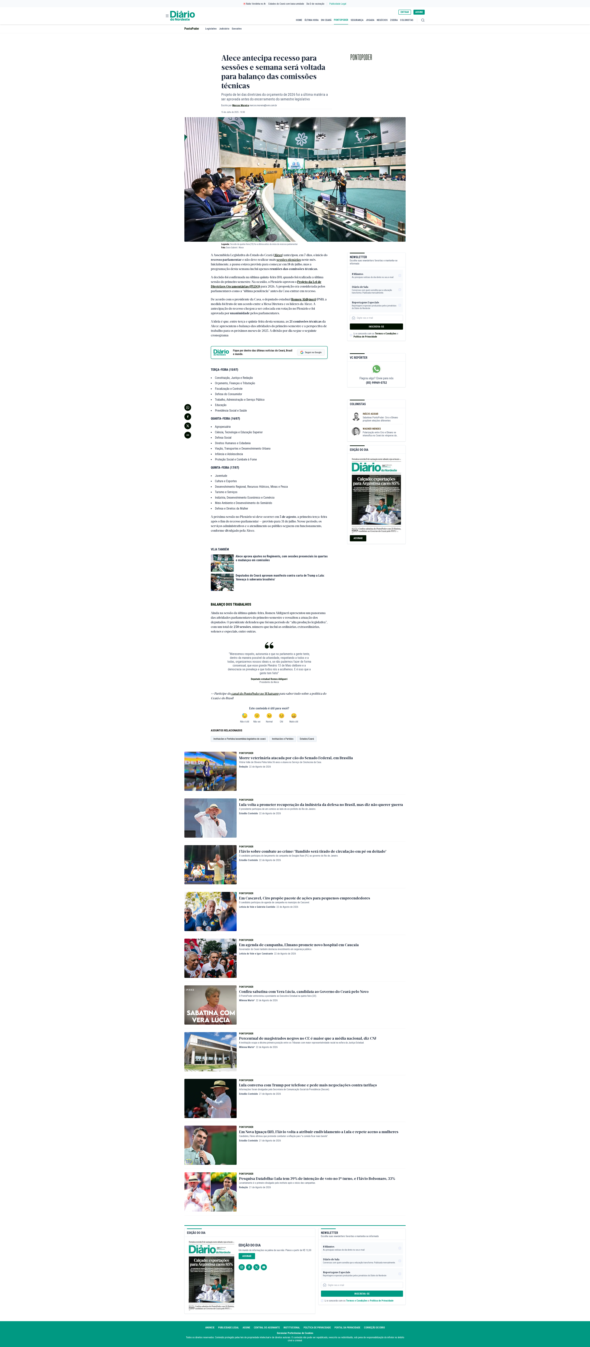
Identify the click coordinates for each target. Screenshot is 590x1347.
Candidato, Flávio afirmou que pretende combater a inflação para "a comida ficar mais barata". (283, 1136)
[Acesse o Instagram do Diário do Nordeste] (242, 1267)
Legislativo (211, 28)
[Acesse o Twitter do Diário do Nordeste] (256, 1267)
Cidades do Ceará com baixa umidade (286, 3)
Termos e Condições (385, 333)
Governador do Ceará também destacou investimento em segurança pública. (275, 949)
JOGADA (370, 20)
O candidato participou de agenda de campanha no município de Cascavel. (274, 902)
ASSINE (419, 12)
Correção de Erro (374, 1327)
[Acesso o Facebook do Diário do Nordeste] (249, 1267)
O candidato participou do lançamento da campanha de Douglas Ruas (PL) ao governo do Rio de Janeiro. (288, 855)
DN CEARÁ (326, 20)
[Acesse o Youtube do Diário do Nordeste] (264, 1267)
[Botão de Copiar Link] (187, 435)
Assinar (358, 538)
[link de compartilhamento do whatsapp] (187, 407)
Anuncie (209, 1327)
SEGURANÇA (357, 20)
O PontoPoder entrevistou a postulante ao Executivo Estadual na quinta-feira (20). (278, 995)
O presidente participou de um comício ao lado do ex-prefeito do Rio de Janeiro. (277, 808)
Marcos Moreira (240, 105)
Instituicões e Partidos (282, 738)
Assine (246, 1327)
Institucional (291, 1327)
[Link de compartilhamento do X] (187, 426)
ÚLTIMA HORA (312, 20)
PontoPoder (191, 28)
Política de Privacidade (365, 336)
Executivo (237, 28)
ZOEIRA (394, 20)
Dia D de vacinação (315, 3)
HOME (299, 20)
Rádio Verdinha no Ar (256, 3)
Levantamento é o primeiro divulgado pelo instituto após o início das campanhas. (277, 1182)
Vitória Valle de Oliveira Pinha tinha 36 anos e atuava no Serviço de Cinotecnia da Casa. (280, 762)
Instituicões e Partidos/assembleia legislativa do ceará (239, 738)
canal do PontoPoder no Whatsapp (255, 693)
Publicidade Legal (337, 3)
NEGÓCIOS (382, 20)
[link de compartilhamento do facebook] (187, 416)
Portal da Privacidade (347, 1327)
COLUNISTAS (406, 20)
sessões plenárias (288, 259)
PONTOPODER (341, 19)
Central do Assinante (267, 1327)
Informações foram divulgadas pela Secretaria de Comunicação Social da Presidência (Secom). (284, 1089)
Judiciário (224, 28)
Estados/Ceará (307, 738)
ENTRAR (405, 12)
